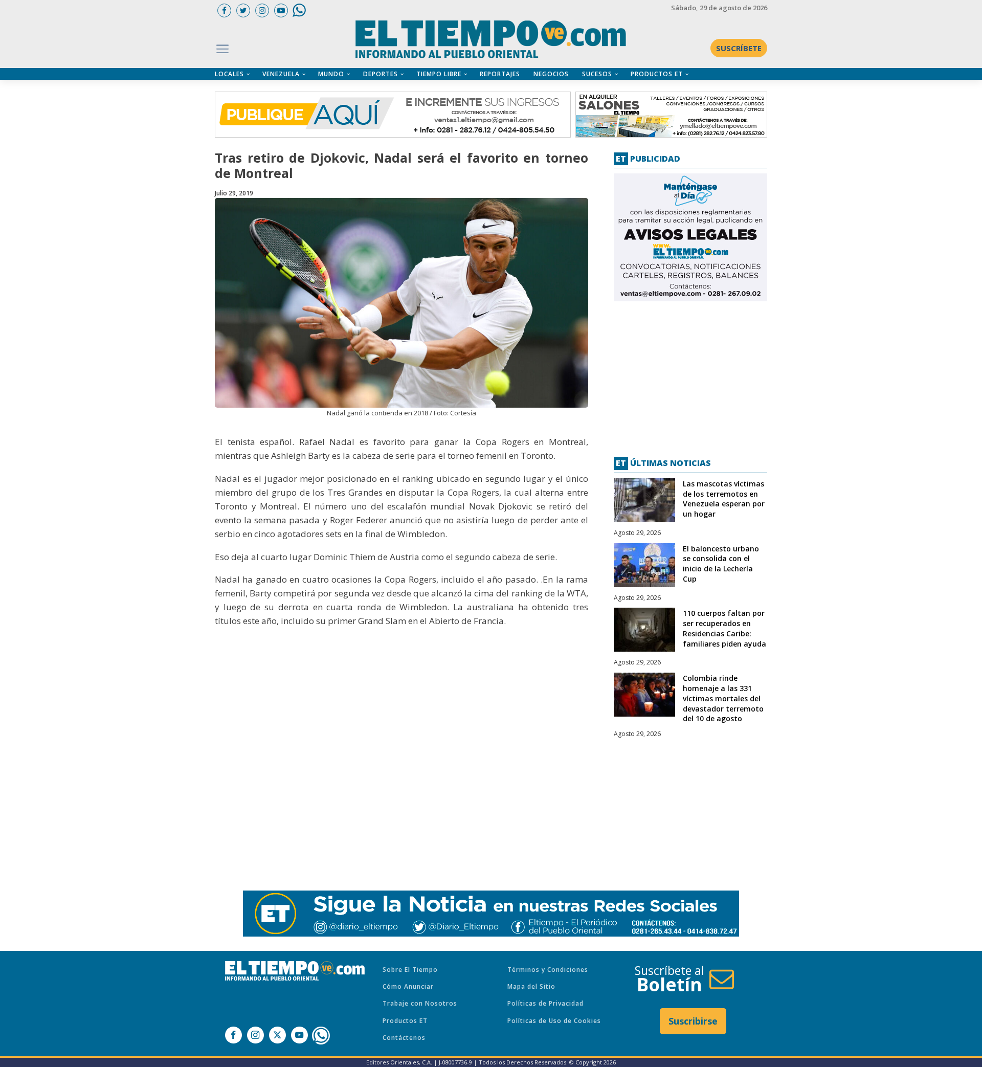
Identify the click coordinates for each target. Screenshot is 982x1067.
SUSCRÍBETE (739, 48)
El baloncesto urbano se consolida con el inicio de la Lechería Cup (721, 564)
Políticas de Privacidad (545, 1003)
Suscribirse (693, 1021)
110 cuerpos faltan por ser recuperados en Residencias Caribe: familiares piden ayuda (724, 628)
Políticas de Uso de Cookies (554, 1020)
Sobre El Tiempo (410, 969)
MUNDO (331, 74)
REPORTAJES (500, 74)
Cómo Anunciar (408, 986)
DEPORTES (380, 74)
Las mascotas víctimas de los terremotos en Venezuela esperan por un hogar (724, 499)
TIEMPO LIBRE (438, 74)
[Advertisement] (690, 375)
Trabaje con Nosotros (420, 1003)
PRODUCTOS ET (657, 74)
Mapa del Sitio (531, 986)
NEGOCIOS (551, 74)
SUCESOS (597, 74)
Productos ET (405, 1020)
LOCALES (229, 74)
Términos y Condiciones (547, 969)
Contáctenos (404, 1037)
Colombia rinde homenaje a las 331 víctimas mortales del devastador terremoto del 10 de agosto (723, 698)
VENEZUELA (281, 74)
